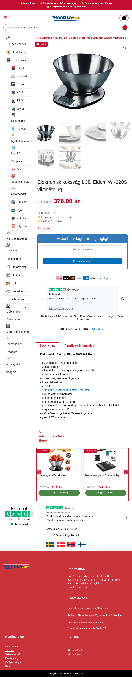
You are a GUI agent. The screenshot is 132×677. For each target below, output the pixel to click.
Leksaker (17, 291)
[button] (125, 47)
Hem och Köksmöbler (13, 255)
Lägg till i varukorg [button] (59, 493)
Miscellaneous (15, 299)
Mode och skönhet (17, 331)
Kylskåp (21, 129)
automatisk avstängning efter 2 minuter (65, 390)
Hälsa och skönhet (17, 238)
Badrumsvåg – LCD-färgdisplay (102, 475)
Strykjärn (22, 202)
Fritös (20, 100)
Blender (21, 68)
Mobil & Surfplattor (17, 157)
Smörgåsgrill (19, 193)
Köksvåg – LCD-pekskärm (53, 475)
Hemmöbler (19, 267)
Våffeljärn (22, 218)
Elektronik (18, 60)
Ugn (19, 210)
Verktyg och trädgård (13, 368)
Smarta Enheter (20, 181)
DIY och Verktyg (16, 44)
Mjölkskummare (20, 141)
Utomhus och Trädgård (14, 348)
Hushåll (16, 275)
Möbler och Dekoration (13, 315)
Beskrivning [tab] (48, 345)
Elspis (20, 84)
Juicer (20, 108)
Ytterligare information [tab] (79, 345)
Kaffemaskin (18, 120)
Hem (37, 38)
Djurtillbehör (19, 52)
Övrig (20, 169)
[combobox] (63, 27)
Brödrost (22, 76)
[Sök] (124, 27)
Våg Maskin (24, 226)
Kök (14, 283)
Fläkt (20, 92)
